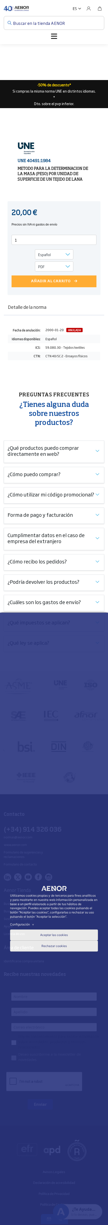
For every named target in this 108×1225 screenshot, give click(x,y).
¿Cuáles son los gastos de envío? (44, 602)
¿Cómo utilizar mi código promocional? (51, 494)
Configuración (22, 924)
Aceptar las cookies (54, 935)
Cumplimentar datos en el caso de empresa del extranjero (46, 538)
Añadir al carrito (51, 281)
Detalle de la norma (27, 307)
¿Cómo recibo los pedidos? (37, 561)
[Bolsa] (99, 8)
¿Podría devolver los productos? (43, 581)
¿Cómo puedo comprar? (34, 474)
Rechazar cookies (54, 946)
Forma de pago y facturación (40, 514)
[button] (77, 9)
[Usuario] (88, 8)
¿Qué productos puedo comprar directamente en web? (43, 450)
